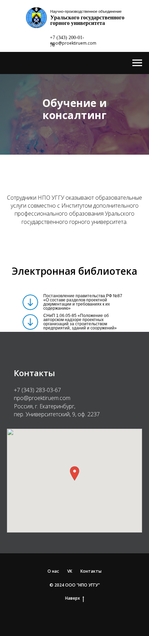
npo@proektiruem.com (73, 43)
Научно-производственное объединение (86, 11)
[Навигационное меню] (137, 63)
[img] (30, 381)
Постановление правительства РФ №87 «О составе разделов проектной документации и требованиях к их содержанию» (82, 380)
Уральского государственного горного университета (87, 20)
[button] (74, 552)
